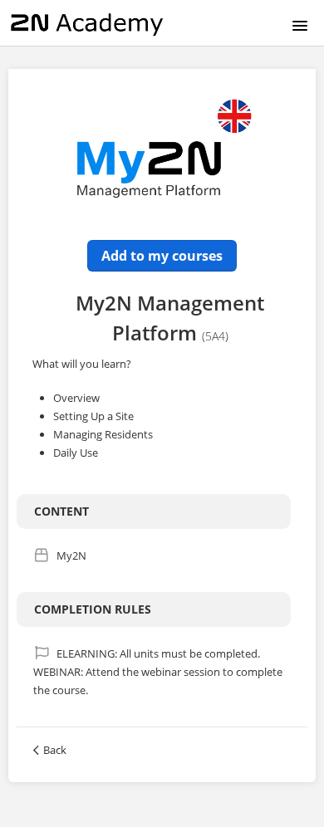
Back (54, 749)
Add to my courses (162, 256)
